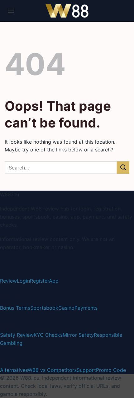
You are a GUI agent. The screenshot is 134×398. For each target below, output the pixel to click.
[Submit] (123, 167)
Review (8, 281)
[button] (11, 10)
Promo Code (111, 370)
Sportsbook (44, 308)
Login (23, 281)
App (54, 281)
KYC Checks (48, 335)
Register (39, 281)
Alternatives (14, 370)
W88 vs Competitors (52, 370)
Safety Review (17, 335)
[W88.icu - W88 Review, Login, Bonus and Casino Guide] (67, 11)
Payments (86, 308)
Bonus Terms (15, 308)
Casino (66, 308)
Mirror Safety (78, 335)
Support (86, 370)
